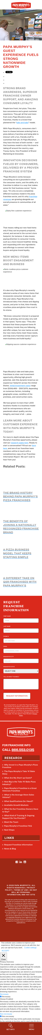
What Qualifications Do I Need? (18, 801)
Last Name (7, 626)
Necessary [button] (4, 994)
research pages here (19, 443)
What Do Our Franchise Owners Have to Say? (20, 810)
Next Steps (9, 830)
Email (5, 646)
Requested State (9, 666)
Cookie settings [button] (30, 948)
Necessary (6, 997)
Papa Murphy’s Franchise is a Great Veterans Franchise (19, 789)
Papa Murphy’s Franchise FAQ (18, 826)
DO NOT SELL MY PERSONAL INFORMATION (22, 892)
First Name (7, 616)
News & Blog (10, 848)
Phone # (6, 636)
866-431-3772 (28, 895)
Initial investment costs (20, 385)
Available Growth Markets (16, 805)
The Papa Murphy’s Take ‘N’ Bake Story (18, 772)
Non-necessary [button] (6, 1014)
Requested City (9, 656)
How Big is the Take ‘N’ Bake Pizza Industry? (19, 782)
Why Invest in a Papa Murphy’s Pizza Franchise (20, 766)
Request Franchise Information (18, 844)
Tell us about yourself (11, 676)
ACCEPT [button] (5, 951)
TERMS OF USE (21, 890)
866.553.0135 (23, 750)
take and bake (22, 122)
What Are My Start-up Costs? (18, 778)
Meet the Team (11, 822)
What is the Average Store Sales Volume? (18, 796)
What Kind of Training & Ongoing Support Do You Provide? (18, 816)
